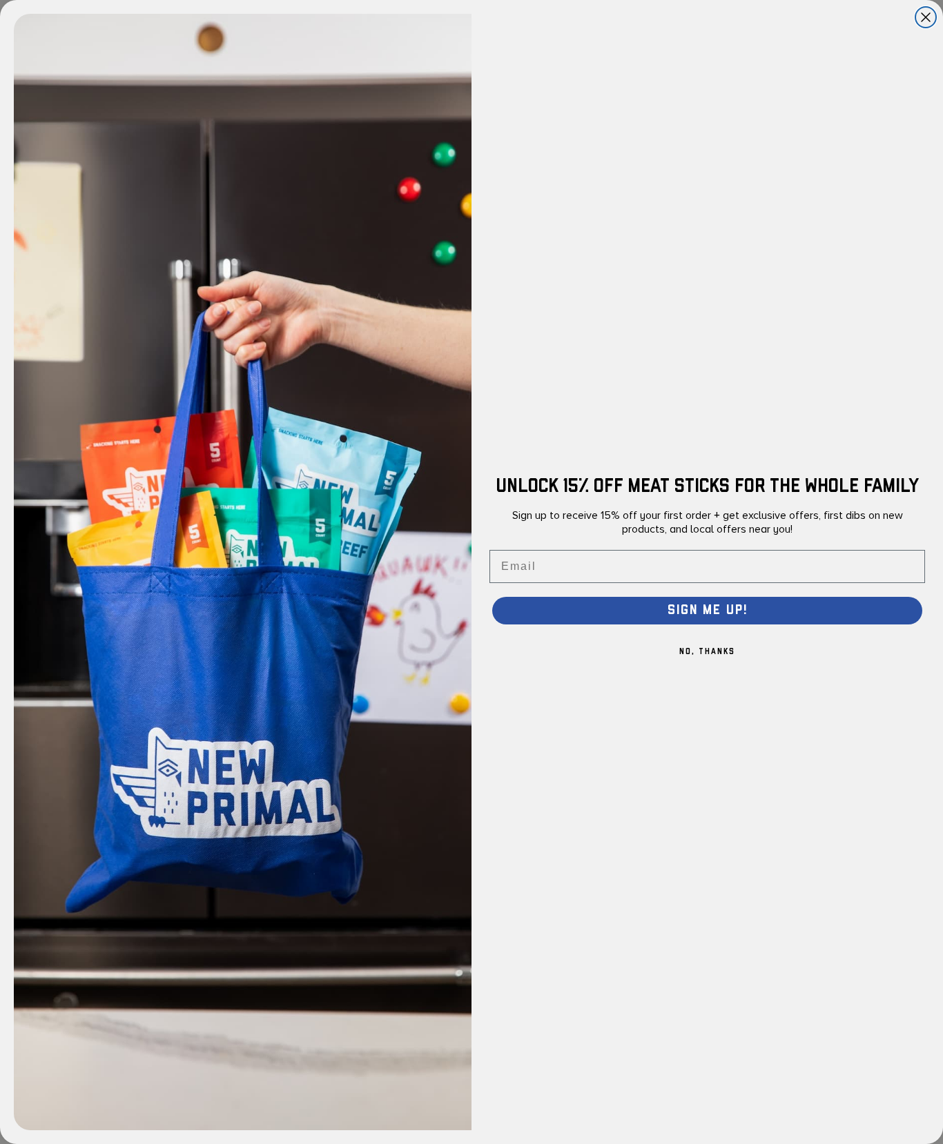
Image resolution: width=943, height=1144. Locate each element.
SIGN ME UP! (708, 610)
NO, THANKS (707, 652)
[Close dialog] (925, 17)
